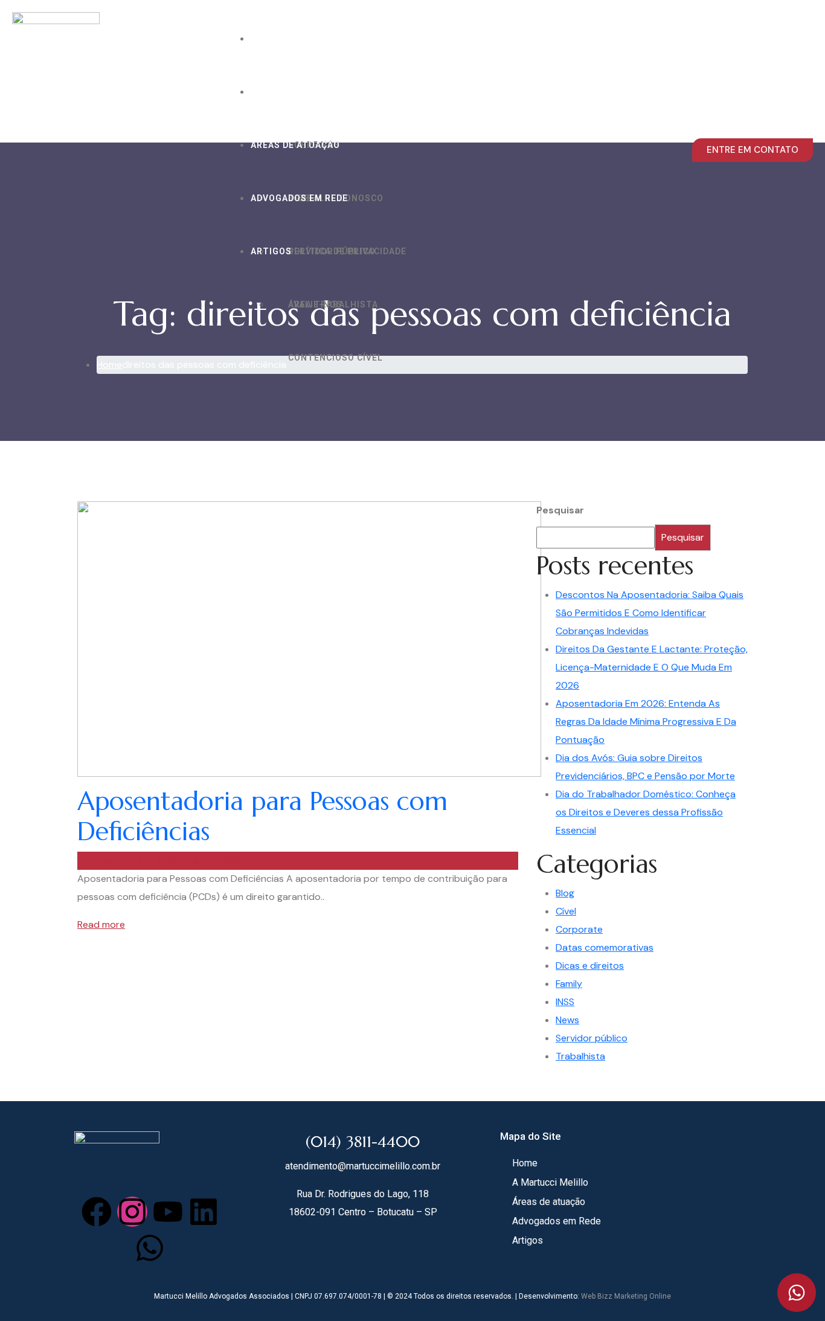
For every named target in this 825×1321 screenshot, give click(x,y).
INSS (565, 1001)
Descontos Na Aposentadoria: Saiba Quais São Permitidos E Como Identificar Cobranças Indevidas (649, 612)
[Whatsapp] (150, 1248)
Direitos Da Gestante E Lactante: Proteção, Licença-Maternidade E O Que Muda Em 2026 (652, 667)
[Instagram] (132, 1212)
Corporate (579, 929)
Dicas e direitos (590, 965)
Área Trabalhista (333, 304)
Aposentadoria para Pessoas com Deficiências (262, 816)
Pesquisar (560, 510)
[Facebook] (97, 1212)
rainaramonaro (117, 860)
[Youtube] (168, 1212)
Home (264, 38)
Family (569, 983)
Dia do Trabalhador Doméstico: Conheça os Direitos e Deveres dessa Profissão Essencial (646, 812)
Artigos (271, 251)
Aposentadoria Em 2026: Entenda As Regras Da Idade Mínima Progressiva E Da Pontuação (646, 721)
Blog (565, 893)
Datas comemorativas (604, 947)
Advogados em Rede (299, 198)
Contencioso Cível (335, 357)
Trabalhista (580, 1056)
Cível (566, 911)
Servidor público (592, 1038)
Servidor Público (332, 251)
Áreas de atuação (295, 145)
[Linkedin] (203, 1212)
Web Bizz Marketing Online (626, 1296)
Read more (101, 924)
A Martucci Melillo (300, 92)
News (567, 1020)
